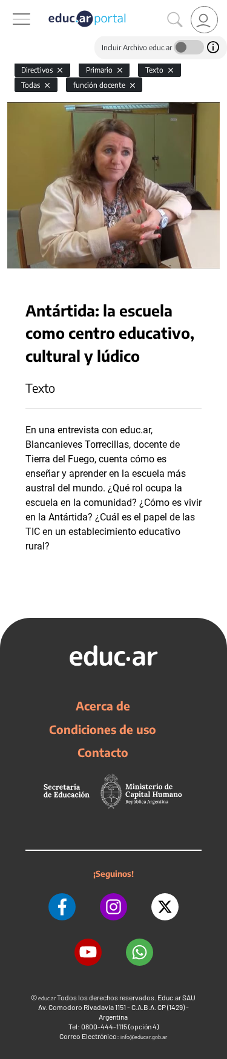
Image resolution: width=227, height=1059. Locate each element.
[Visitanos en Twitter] (165, 906)
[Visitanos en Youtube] (88, 952)
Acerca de (103, 705)
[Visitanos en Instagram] (113, 906)
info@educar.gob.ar (143, 1037)
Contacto (102, 752)
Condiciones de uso (102, 729)
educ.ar (47, 998)
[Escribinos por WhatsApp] (139, 952)
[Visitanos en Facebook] (62, 906)
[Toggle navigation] (11, 7)
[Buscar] (175, 20)
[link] (204, 19)
